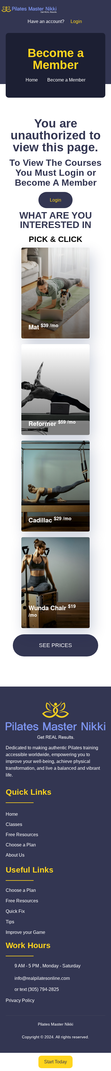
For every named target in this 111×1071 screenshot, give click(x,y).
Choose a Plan (21, 844)
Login (55, 200)
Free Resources (22, 834)
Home (12, 814)
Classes (14, 824)
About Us (15, 855)
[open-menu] (101, 9)
